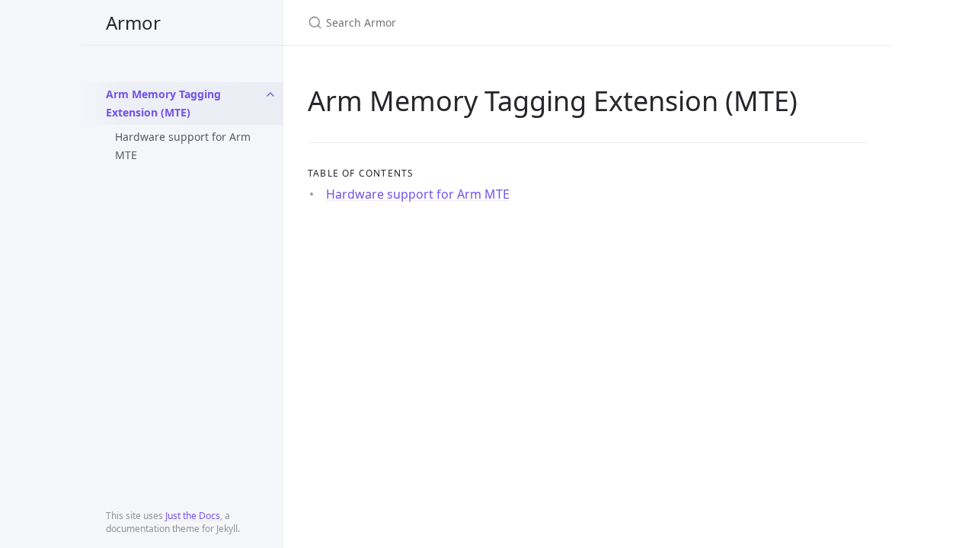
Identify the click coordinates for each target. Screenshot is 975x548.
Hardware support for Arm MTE (183, 145)
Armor (133, 22)
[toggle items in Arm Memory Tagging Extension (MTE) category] (270, 94)
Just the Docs (192, 515)
